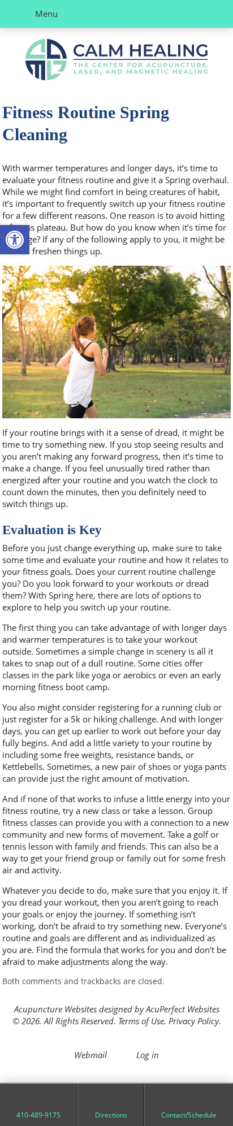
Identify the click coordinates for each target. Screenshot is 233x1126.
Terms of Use (141, 1021)
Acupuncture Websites (55, 1009)
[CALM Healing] (116, 61)
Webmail (90, 1054)
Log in (147, 1054)
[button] (14, 239)
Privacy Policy (194, 1021)
